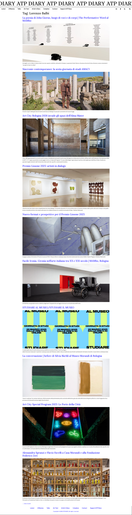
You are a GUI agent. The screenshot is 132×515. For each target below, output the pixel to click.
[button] (130, 9)
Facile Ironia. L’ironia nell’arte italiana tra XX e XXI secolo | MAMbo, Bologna (65, 260)
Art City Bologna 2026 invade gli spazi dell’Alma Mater (53, 115)
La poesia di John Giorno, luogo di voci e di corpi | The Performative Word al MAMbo (65, 19)
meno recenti (26, 503)
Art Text (26, 9)
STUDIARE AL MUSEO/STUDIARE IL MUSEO (48, 307)
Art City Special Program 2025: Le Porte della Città (51, 404)
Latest (3, 9)
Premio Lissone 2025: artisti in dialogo (44, 166)
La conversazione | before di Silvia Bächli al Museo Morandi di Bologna (62, 355)
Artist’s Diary (36, 9)
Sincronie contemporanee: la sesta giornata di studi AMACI (56, 69)
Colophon (46, 9)
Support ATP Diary (66, 9)
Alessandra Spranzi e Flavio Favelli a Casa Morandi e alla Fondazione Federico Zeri (61, 454)
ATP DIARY (43, 3)
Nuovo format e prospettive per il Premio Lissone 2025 (53, 214)
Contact (54, 9)
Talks (19, 9)
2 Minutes (11, 9)
